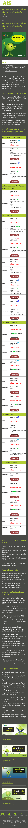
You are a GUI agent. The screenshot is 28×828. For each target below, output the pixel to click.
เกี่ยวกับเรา (20, 824)
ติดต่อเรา (25, 824)
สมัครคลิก (15, 159)
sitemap (14, 825)
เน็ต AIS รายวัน (5, 16)
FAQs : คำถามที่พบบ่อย (11, 71)
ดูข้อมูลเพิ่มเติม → (8, 739)
